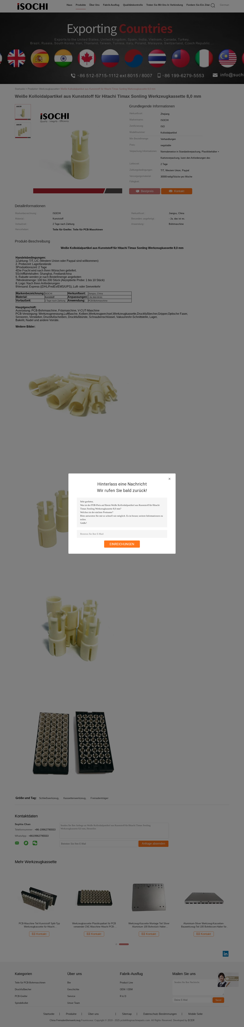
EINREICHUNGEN (122, 544)
